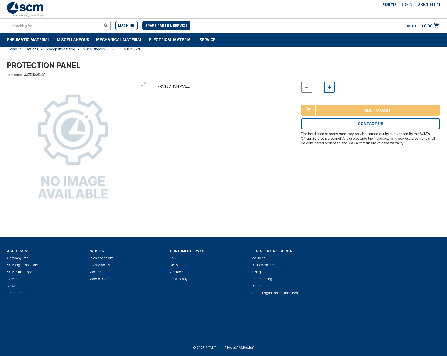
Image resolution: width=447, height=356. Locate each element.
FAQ (173, 258)
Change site (430, 4)
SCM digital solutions (23, 265)
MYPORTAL (178, 265)
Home (12, 49)
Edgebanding (261, 279)
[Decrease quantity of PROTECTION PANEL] (306, 87)
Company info (17, 258)
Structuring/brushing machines (274, 293)
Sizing (256, 272)
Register (389, 4)
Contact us (370, 123)
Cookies (94, 272)
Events (12, 279)
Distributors (15, 293)
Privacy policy (99, 265)
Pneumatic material (28, 39)
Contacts (176, 272)
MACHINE (126, 25)
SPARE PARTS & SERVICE (166, 25)
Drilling (256, 286)
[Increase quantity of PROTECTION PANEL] (329, 87)
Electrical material (171, 39)
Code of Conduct (101, 279)
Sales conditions (101, 258)
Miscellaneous (73, 39)
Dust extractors (262, 265)
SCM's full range (19, 272)
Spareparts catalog (60, 49)
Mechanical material (119, 39)
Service (208, 39)
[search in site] (105, 25)
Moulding (258, 258)
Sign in (407, 4)
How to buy (179, 279)
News (11, 286)
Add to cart (377, 110)
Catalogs (31, 49)
